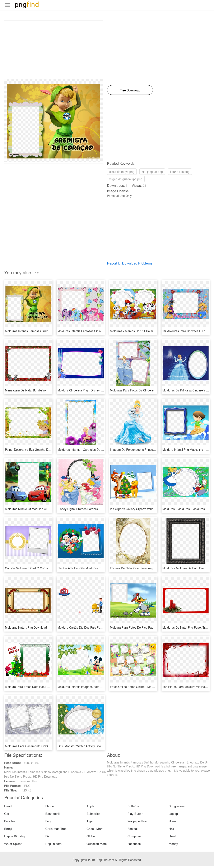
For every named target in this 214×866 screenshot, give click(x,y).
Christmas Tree (55, 828)
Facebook (134, 843)
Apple (90, 806)
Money (173, 843)
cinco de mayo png (121, 172)
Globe (91, 836)
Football (132, 828)
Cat (6, 813)
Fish (48, 836)
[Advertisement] (53, 50)
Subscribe (93, 813)
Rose (172, 821)
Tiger (90, 821)
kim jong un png (152, 172)
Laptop (173, 813)
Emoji (8, 828)
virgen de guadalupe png (125, 179)
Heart (8, 806)
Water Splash (13, 843)
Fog (48, 821)
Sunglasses (177, 806)
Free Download (130, 90)
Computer (134, 836)
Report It (113, 263)
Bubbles (9, 821)
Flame (49, 806)
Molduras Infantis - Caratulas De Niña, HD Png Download (95, 449)
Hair (171, 828)
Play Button (135, 813)
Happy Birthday (14, 836)
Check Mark (95, 828)
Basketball (52, 813)
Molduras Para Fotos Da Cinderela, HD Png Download (146, 390)
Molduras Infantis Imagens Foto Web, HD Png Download (94, 687)
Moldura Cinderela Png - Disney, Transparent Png (90, 390)
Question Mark (97, 843)
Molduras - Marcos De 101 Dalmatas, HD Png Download (147, 331)
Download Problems (137, 263)
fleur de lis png (180, 172)
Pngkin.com (53, 843)
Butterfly (133, 806)
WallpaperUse (136, 821)
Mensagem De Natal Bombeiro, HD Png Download (38, 390)
